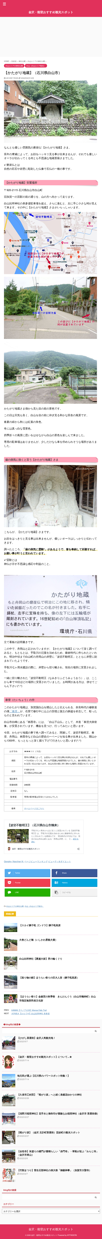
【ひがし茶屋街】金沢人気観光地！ (36, 1038)
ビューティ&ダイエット (59, 861)
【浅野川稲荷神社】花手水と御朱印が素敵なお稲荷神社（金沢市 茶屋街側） (58, 1113)
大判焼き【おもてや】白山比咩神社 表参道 (30, 1013)
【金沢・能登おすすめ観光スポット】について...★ (44, 1057)
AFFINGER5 (72, 1235)
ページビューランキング (36, 861)
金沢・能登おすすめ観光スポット (51, 12)
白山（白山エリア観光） (34, 906)
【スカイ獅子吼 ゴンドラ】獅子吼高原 (40, 925)
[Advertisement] (51, 37)
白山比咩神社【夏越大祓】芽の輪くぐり (40, 958)
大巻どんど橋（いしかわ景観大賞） (38, 940)
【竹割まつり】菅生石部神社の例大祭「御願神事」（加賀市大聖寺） (54, 1170)
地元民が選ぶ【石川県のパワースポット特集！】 (43, 1075)
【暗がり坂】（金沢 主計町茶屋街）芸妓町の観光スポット (48, 1132)
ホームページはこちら (34, 808)
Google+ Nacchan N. (14, 861)
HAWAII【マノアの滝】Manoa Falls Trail (29, 1010)
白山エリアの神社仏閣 (15, 906)
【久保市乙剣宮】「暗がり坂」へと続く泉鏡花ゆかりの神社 (49, 1094)
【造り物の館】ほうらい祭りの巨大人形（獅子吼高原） (49, 977)
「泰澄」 (14, 711)
